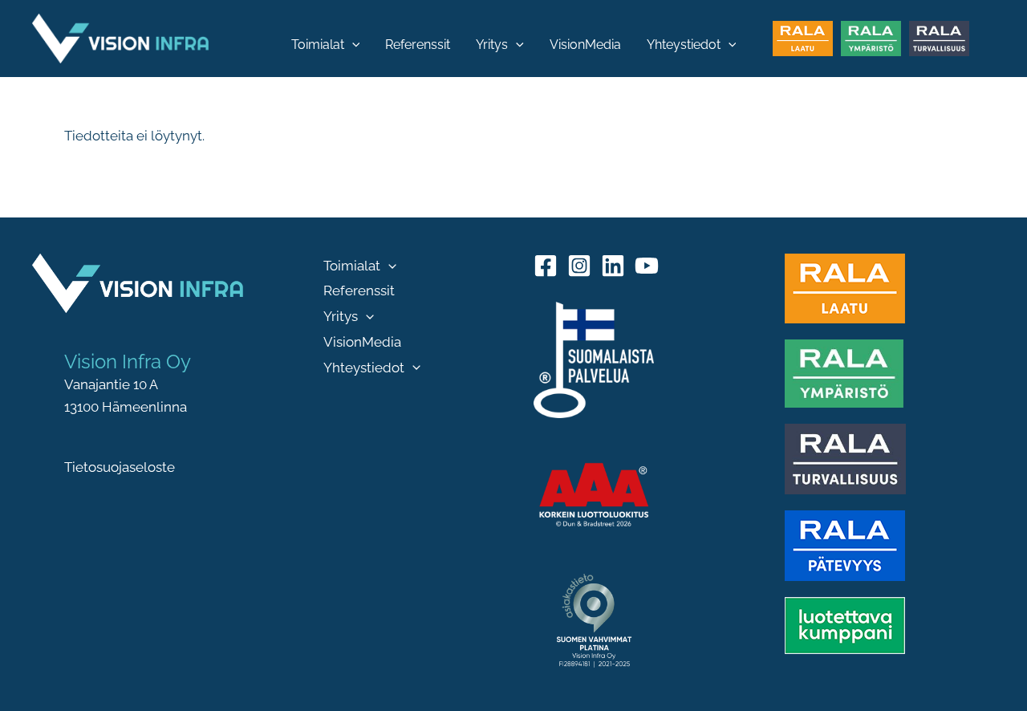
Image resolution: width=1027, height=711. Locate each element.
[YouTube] (647, 266)
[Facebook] (546, 266)
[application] (352, 45)
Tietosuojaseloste (119, 467)
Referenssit (417, 44)
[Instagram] (579, 266)
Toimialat (317, 44)
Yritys (492, 44)
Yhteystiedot (684, 44)
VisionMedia (585, 44)
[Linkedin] (613, 266)
